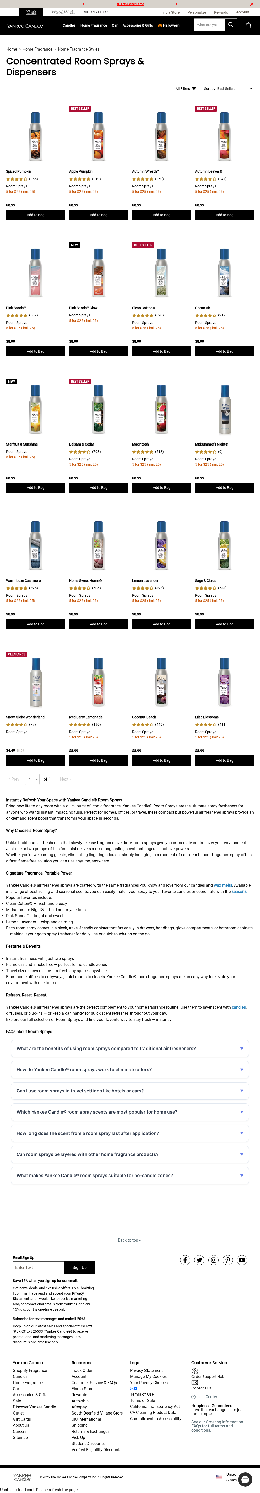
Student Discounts (88, 1443)
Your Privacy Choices (149, 1382)
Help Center (207, 1397)
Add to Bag (35, 215)
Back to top (128, 1240)
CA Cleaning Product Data (153, 1412)
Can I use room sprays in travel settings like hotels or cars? (80, 1090)
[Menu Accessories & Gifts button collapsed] (153, 25)
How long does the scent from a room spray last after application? (88, 1133)
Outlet (18, 1413)
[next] (176, 4)
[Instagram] (213, 1260)
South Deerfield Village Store (97, 1413)
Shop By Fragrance (30, 1370)
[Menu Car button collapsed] (118, 25)
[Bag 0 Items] (248, 25)
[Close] (252, 4)
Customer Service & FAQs (94, 1382)
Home (11, 49)
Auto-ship (80, 1401)
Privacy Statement (146, 1370)
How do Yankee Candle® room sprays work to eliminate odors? (84, 1069)
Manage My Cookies (148, 1376)
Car (16, 1388)
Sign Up (80, 1267)
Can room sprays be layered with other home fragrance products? (88, 1154)
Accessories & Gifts (138, 25)
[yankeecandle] (33, 12)
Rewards (79, 1394)
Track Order (82, 1370)
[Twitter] (199, 1260)
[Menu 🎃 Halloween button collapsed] (180, 25)
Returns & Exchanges (90, 1431)
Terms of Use (142, 1394)
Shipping (80, 1425)
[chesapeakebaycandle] (95, 12)
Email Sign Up (23, 1258)
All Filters (183, 89)
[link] (22, 179)
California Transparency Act (155, 1406)
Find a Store (82, 1388)
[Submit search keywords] (231, 25)
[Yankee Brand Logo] (25, 25)
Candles (69, 25)
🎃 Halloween (169, 25)
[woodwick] (63, 12)
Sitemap (20, 1437)
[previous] (83, 4)
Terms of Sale (142, 1400)
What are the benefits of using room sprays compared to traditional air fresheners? (106, 1048)
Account (79, 1376)
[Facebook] (185, 1260)
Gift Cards (22, 1419)
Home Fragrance (93, 25)
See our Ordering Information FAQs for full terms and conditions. (217, 1426)
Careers (19, 1431)
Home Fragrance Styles (79, 49)
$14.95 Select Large (130, 4)
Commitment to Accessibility (155, 1418)
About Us (21, 1425)
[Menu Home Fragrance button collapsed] (107, 25)
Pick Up (78, 1437)
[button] (245, 1479)
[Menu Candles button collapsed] (76, 25)
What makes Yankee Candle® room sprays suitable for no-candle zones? (95, 1175)
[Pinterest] (228, 1260)
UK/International (86, 1419)
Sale (17, 1401)
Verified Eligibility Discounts (96, 1449)
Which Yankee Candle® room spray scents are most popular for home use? (97, 1112)
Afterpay (79, 1407)
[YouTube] (242, 1260)
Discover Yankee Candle (34, 1407)
